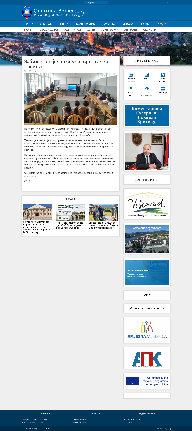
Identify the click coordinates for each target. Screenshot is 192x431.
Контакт (145, 23)
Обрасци (78, 29)
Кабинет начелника (86, 23)
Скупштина (109, 23)
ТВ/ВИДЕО (161, 23)
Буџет (66, 29)
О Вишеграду (46, 23)
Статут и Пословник (110, 29)
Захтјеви (91, 29)
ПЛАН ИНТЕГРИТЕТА (147, 180)
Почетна (29, 23)
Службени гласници (49, 29)
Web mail (47, 428)
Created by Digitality (163, 428)
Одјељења (128, 23)
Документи (29, 29)
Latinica (165, 2)
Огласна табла (149, 29)
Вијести (64, 23)
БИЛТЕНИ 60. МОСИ (147, 60)
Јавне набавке (130, 29)
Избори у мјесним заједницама (147, 308)
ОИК (147, 295)
